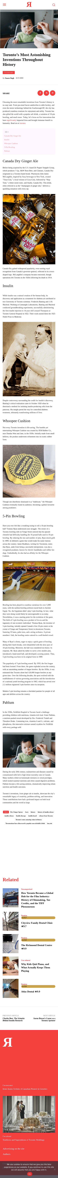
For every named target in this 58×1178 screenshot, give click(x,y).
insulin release (9, 816)
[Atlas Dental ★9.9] (10, 988)
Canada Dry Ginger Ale (12, 136)
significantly (11, 120)
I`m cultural (25, 960)
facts (26, 812)
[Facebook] (40, 93)
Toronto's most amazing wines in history (29, 819)
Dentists (24, 915)
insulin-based (32, 816)
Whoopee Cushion (11, 143)
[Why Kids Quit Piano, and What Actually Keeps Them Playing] (10, 966)
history (33, 812)
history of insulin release (46, 812)
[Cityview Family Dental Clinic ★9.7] (10, 921)
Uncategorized (26, 889)
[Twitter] (46, 93)
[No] (54, 1169)
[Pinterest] (52, 93)
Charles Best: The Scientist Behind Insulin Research (14, 1019)
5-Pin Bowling (9, 147)
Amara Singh (9, 78)
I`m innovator (8, 72)
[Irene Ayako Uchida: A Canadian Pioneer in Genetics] (29, 1063)
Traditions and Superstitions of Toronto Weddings (23, 1140)
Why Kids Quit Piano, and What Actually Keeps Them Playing (35, 967)
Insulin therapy (21, 816)
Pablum (7, 151)
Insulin (6, 140)
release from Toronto (46, 816)
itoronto (22, 123)
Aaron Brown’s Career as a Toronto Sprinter (44, 1019)
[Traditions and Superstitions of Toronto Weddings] (29, 1114)
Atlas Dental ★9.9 (30, 991)
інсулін (49, 823)
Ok (29, 1174)
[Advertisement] (29, 848)
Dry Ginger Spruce (16, 812)
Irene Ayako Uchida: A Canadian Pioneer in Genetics (25, 1089)
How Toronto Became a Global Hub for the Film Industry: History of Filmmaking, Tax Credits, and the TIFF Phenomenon (37, 900)
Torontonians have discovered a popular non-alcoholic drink (25, 823)
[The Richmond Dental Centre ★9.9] (10, 943)
